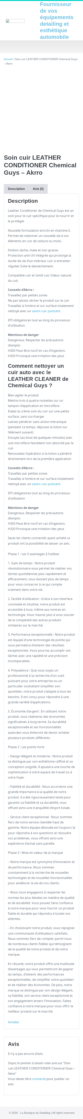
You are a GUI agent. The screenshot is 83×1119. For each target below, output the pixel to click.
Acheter (13, 1022)
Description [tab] (16, 188)
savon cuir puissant (46, 311)
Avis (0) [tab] (38, 188)
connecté (39, 1079)
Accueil (8, 59)
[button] (41, 46)
